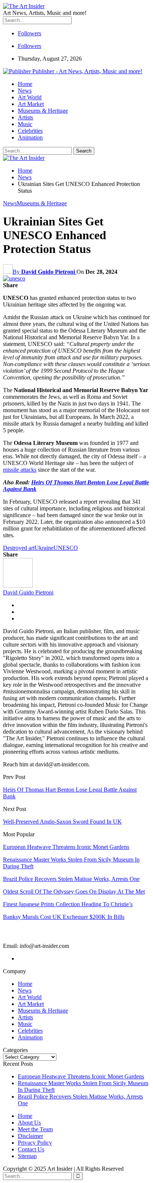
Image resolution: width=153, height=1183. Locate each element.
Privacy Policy (35, 1142)
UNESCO (65, 548)
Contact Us (31, 1149)
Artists (25, 117)
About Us (29, 1122)
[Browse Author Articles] (18, 586)
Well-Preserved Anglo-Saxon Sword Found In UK (62, 821)
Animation (30, 137)
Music (25, 124)
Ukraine (44, 548)
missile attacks (19, 470)
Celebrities (30, 131)
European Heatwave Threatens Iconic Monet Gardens (81, 1076)
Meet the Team (35, 1129)
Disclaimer (30, 1136)
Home (25, 84)
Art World (30, 97)
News (25, 90)
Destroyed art (19, 548)
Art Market (31, 104)
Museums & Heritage (43, 111)
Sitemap (27, 1156)
